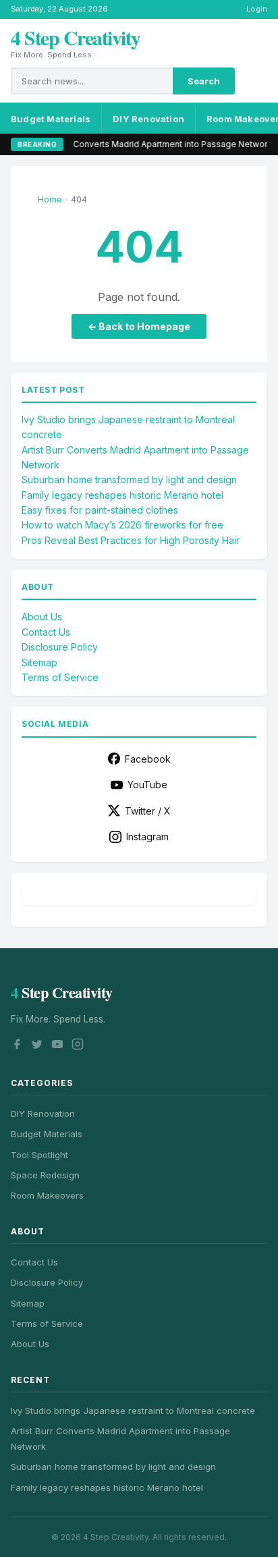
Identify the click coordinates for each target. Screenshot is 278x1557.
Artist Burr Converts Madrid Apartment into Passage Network (138, 144)
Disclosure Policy (60, 647)
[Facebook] (17, 1046)
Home (50, 199)
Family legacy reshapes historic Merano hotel (122, 495)
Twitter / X (148, 811)
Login (256, 8)
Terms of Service (60, 677)
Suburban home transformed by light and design (129, 479)
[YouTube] (57, 1046)
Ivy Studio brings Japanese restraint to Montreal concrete (133, 1410)
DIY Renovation (148, 118)
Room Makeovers (47, 1195)
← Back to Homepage (139, 326)
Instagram (147, 836)
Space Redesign (45, 1175)
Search (204, 81)
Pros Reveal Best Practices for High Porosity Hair (131, 540)
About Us (42, 616)
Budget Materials (50, 118)
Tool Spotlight (39, 1154)
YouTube (147, 784)
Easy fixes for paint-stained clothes (100, 510)
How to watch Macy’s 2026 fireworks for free (122, 524)
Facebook (148, 759)
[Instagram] (78, 1046)
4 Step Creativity (75, 37)
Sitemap (39, 662)
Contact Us (46, 632)
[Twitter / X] (37, 1046)
